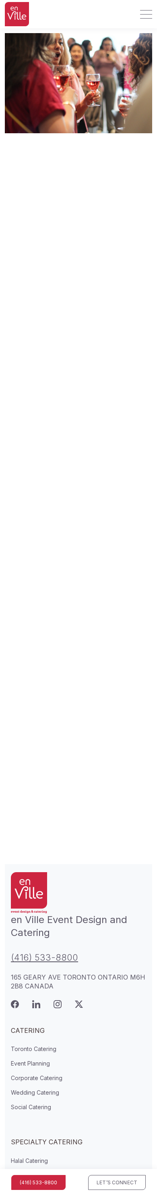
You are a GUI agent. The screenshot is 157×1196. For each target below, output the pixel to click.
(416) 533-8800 (44, 957)
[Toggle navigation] (143, 14)
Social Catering (31, 1107)
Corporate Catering (36, 1077)
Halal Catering (29, 1160)
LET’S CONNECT (117, 1182)
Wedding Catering (35, 1092)
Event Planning (30, 1063)
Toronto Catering (33, 1048)
